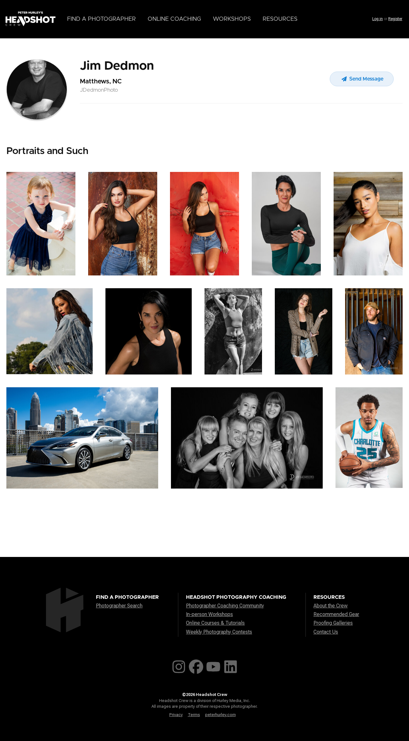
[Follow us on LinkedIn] (230, 665)
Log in (377, 19)
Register (395, 19)
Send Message (365, 78)
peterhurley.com (220, 714)
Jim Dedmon (117, 66)
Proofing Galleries (333, 623)
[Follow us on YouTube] (213, 665)
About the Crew (330, 606)
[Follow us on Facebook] (196, 665)
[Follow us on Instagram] (179, 665)
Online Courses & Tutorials (215, 623)
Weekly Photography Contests (219, 632)
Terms (194, 714)
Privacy (176, 714)
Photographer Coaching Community (225, 606)
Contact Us (325, 632)
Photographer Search (119, 606)
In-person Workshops (209, 614)
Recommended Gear (336, 614)
